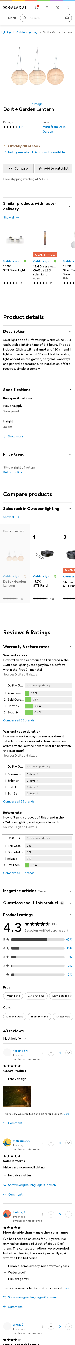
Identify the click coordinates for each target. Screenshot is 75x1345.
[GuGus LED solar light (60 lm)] (45, 256)
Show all (8, 218)
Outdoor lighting (26, 32)
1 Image (37, 104)
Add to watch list (56, 169)
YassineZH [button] (20, 1051)
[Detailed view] (37, 699)
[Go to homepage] (14, 7)
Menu (12, 18)
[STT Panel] (45, 563)
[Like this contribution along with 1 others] (51, 1053)
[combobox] (14, 1039)
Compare (21, 169)
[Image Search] (67, 18)
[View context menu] (42, 1053)
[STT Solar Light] (15, 256)
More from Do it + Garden (55, 127)
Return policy (12, 472)
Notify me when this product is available (36, 152)
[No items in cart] (68, 7)
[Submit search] (25, 18)
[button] (37, 146)
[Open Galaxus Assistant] (57, 7)
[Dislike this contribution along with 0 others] (68, 1053)
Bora (66, 1114)
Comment (15, 1123)
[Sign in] (47, 8)
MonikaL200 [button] (22, 1141)
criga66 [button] (18, 1325)
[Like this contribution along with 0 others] (51, 1214)
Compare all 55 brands (18, 720)
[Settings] (36, 7)
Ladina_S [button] (19, 1212)
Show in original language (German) (32, 1185)
